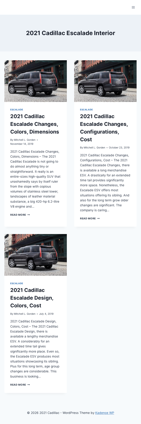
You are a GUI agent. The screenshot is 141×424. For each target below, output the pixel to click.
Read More (20, 214)
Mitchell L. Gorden (24, 139)
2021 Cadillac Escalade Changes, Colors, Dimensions (34, 124)
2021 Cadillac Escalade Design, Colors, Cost (31, 298)
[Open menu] (133, 7)
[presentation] (35, 81)
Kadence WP (104, 413)
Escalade (16, 109)
